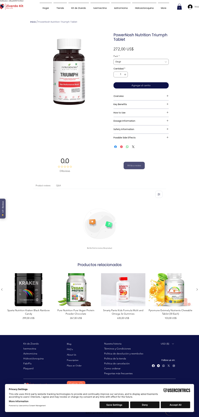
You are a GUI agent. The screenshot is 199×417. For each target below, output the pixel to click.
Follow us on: (168, 360)
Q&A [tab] (58, 185)
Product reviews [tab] (43, 185)
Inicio (33, 21)
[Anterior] (2, 289)
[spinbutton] (120, 74)
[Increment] (125, 74)
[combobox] (141, 62)
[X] (168, 365)
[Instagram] (173, 365)
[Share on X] (133, 147)
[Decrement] (116, 74)
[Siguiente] (197, 289)
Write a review (134, 165)
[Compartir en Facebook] (115, 147)
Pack (116, 56)
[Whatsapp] (163, 365)
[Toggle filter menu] (158, 194)
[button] (179, 7)
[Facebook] (153, 365)
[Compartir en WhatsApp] (127, 147)
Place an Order (74, 365)
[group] (99, 298)
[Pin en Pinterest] (121, 147)
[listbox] (167, 343)
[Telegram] (158, 365)
